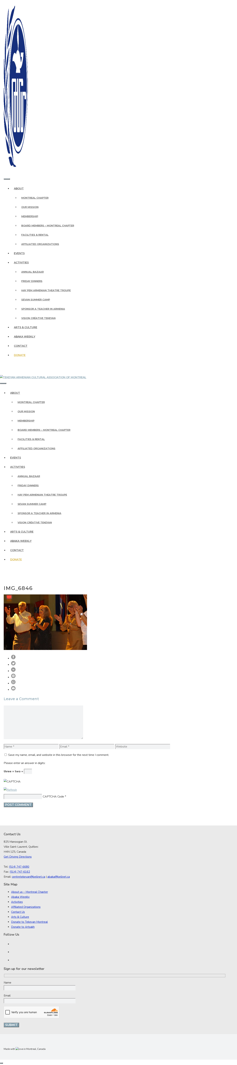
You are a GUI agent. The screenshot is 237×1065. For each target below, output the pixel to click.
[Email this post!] (13, 690)
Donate (20, 355)
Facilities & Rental (35, 234)
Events (19, 253)
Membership (29, 216)
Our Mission (30, 206)
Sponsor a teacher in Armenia (43, 308)
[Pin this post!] (13, 677)
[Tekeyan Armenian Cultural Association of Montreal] (43, 377)
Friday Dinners (31, 281)
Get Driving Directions (18, 857)
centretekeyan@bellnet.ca (28, 877)
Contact (20, 345)
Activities (21, 262)
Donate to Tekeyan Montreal (29, 922)
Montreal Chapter (35, 197)
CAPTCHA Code (53, 797)
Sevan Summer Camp (35, 299)
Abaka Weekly (24, 336)
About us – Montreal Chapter (29, 892)
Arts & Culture (25, 327)
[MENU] (7, 179)
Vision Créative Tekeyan (38, 318)
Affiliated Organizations (40, 244)
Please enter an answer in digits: (24, 763)
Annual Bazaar (32, 271)
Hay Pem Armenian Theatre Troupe (46, 290)
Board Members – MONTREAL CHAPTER (47, 225)
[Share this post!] (13, 658)
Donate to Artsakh (23, 927)
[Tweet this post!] (13, 665)
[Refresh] (10, 790)
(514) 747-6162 (20, 872)
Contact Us (18, 912)
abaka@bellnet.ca (58, 877)
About (19, 188)
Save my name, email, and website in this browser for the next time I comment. (58, 755)
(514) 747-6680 (19, 867)
